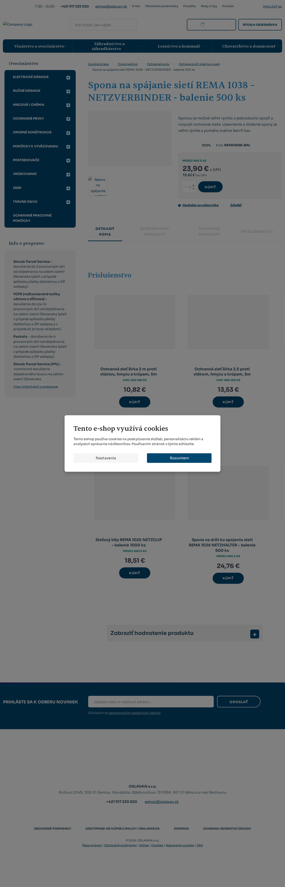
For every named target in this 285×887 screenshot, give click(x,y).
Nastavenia (106, 458)
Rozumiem (179, 458)
